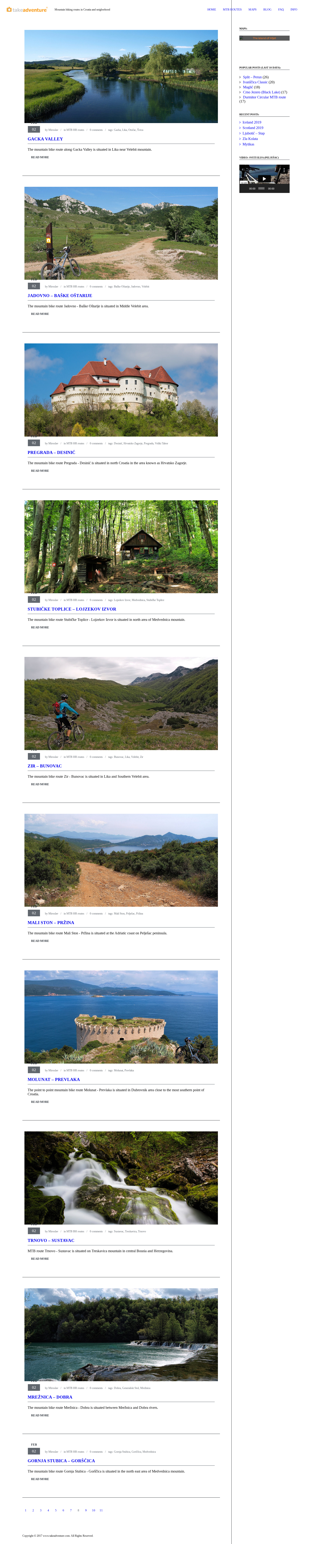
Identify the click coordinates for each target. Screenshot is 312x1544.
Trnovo (142, 1231)
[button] (246, 46)
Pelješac (130, 913)
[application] (264, 179)
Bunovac (119, 757)
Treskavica (131, 1231)
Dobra (117, 1388)
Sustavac (119, 1231)
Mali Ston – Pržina (51, 922)
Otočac (132, 130)
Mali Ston (119, 913)
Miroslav (53, 130)
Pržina (139, 913)
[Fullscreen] (285, 188)
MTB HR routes (75, 130)
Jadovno (135, 286)
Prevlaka (129, 1070)
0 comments (96, 130)
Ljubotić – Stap (254, 133)
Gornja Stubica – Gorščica (61, 1460)
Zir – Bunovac (45, 766)
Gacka (117, 130)
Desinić (118, 443)
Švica (140, 130)
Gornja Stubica (122, 1451)
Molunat (118, 1070)
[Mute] (278, 188)
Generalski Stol (130, 1388)
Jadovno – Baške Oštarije (60, 295)
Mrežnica (145, 1388)
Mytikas (248, 144)
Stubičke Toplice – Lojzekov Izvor (72, 609)
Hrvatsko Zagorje (133, 443)
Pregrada (148, 443)
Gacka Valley (45, 139)
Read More (40, 157)
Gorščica (136, 1451)
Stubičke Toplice (155, 600)
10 (93, 1510)
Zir (141, 757)
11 (101, 1510)
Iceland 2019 (252, 122)
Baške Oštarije (122, 286)
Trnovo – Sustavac (51, 1240)
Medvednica (138, 600)
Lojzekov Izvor (122, 600)
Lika (124, 130)
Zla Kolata (250, 139)
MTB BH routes (75, 1231)
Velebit (145, 286)
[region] (264, 46)
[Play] (245, 188)
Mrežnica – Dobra (50, 1397)
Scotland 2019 (253, 128)
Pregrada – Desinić (51, 452)
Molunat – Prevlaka (54, 1079)
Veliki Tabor (161, 443)
